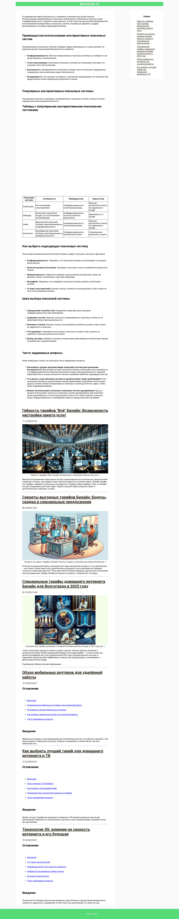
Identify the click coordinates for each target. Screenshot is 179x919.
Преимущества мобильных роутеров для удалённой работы (54, 705)
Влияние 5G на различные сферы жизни (45, 871)
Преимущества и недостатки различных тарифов (49, 793)
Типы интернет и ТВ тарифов (40, 783)
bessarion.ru (89, 4)
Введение (31, 700)
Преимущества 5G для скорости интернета (46, 867)
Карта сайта (92, 914)
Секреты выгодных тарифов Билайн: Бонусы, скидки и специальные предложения (146, 38)
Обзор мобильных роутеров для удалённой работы (145, 61)
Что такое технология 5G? (38, 862)
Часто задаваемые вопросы (40, 719)
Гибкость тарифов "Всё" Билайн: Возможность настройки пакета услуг (145, 26)
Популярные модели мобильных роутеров (46, 710)
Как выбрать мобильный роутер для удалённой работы (52, 714)
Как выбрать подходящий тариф (42, 788)
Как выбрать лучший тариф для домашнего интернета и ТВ (146, 71)
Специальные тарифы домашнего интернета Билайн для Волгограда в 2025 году (146, 51)
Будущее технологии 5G (38, 876)
